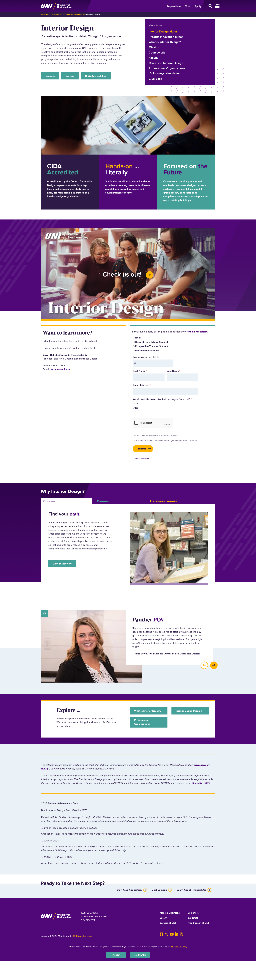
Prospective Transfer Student (151, 346)
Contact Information (142, 458)
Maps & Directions (170, 913)
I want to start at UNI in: (146, 357)
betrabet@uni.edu (60, 369)
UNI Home (45, 14)
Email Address (141, 385)
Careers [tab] (103, 501)
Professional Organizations (167, 68)
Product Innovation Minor (166, 37)
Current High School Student (151, 342)
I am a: (137, 337)
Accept (116, 955)
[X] (166, 934)
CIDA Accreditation (96, 76)
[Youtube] (171, 934)
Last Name (173, 371)
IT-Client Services (82, 936)
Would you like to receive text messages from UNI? (161, 399)
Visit (187, 6)
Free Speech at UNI (198, 923)
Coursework (157, 52)
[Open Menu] (209, 6)
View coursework (62, 563)
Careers (70, 76)
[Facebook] (161, 934)
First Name (139, 371)
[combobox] (153, 363)
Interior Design (155, 24)
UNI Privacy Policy (179, 946)
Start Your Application (129, 889)
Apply (198, 6)
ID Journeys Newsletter (164, 73)
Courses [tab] (49, 501)
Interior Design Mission (189, 711)
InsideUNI (193, 918)
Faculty (153, 58)
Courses (50, 76)
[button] (204, 665)
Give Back (155, 79)
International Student (147, 350)
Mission (154, 47)
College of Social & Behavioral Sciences (67, 14)
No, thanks (139, 955)
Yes (137, 403)
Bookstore (193, 913)
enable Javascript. (197, 331)
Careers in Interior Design (166, 63)
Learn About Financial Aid (191, 889)
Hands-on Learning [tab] (164, 501)
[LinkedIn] (176, 934)
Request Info (174, 6)
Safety (163, 918)
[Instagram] (181, 934)
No (137, 408)
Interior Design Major (163, 31)
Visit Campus (159, 889)
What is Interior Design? (165, 42)
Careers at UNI (168, 923)
